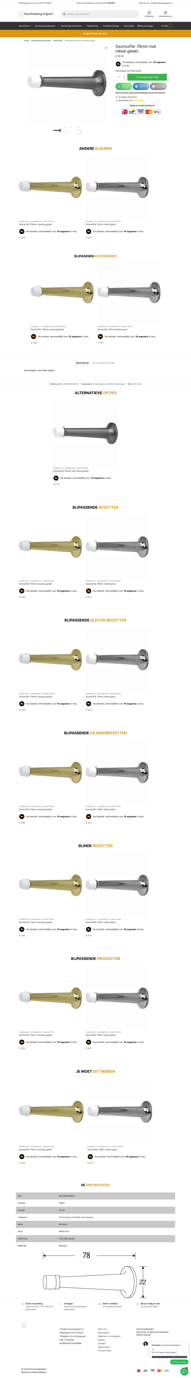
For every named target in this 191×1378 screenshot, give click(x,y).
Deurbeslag (24, 221)
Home (26, 40)
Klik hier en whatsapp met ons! (126, 86)
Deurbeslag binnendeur (41, 40)
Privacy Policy (104, 1350)
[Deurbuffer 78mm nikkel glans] (117, 187)
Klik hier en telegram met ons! (144, 86)
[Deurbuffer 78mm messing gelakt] (50, 187)
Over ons (102, 1329)
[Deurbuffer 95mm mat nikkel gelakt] (85, 433)
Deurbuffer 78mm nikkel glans (101, 224)
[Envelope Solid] (153, 86)
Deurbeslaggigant (78, 1336)
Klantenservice (165, 16)
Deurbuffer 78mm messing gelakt (35, 224)
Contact (101, 1343)
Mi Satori (137, 384)
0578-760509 (45, 3)
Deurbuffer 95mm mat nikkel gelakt (71, 471)
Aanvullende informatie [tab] (103, 362)
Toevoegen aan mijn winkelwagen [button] (50, 243)
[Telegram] (136, 86)
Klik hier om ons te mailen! (161, 86)
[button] (106, 48)
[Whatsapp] (119, 86)
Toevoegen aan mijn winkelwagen (147, 78)
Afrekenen (149, 16)
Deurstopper (48, 221)
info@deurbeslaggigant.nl (161, 3)
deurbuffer (58, 40)
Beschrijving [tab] (82, 362)
